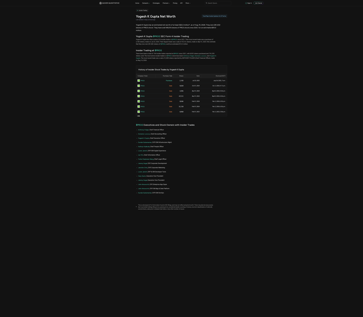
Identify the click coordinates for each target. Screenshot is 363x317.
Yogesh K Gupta (143, 138)
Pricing (175, 3)
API (181, 3)
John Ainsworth (143, 184)
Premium (165, 3)
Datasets (145, 3)
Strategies (156, 3)
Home (137, 3)
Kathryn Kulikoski (144, 146)
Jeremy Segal (142, 163)
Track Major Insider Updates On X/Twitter (214, 16)
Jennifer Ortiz (143, 168)
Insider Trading (143, 10)
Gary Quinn (142, 176)
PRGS (143, 81)
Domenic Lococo (200, 56)
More (187, 3)
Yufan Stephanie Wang (146, 159)
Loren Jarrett (142, 151)
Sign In (249, 3)
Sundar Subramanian (145, 142)
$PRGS (156, 36)
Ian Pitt (140, 155)
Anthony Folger (188, 56)
